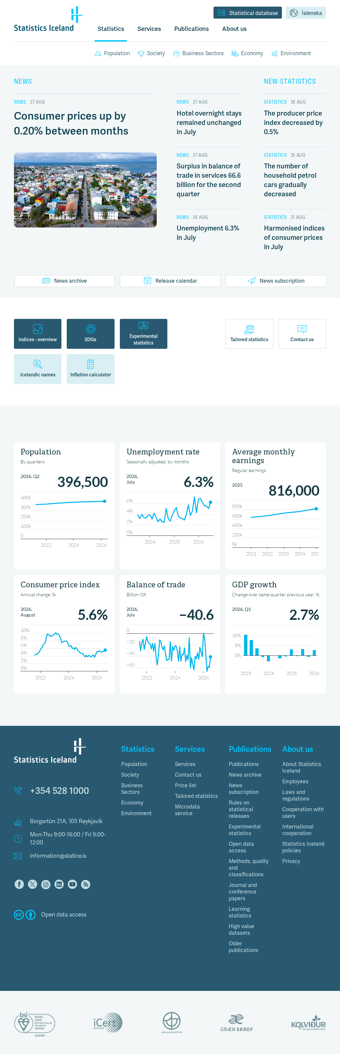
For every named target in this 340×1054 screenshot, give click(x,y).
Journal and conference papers (243, 892)
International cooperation (297, 830)
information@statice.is (58, 855)
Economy (252, 53)
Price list (185, 785)
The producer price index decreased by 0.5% (293, 122)
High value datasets (241, 929)
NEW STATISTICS (290, 81)
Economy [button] (132, 803)
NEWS (23, 81)
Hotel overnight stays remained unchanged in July (209, 122)
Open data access (241, 847)
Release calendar (176, 281)
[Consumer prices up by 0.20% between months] (85, 196)
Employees (295, 781)
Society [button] (130, 775)
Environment (296, 53)
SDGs (90, 339)
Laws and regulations (295, 795)
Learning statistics (240, 912)
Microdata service (187, 810)
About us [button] (234, 29)
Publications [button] (191, 29)
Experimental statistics (143, 340)
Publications (244, 764)
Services (185, 764)
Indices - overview (38, 339)
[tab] (143, 764)
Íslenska (312, 13)
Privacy (291, 861)
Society (156, 53)
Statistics (111, 29)
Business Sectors (203, 53)
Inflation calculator (90, 375)
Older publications (243, 947)
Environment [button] (136, 813)
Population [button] (134, 764)
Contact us (302, 339)
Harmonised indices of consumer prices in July (294, 237)
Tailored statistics (249, 339)
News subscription (282, 281)
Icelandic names (37, 375)
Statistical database (253, 13)
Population (117, 53)
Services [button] (149, 29)
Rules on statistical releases (241, 809)
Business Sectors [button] (132, 789)
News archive (70, 281)
